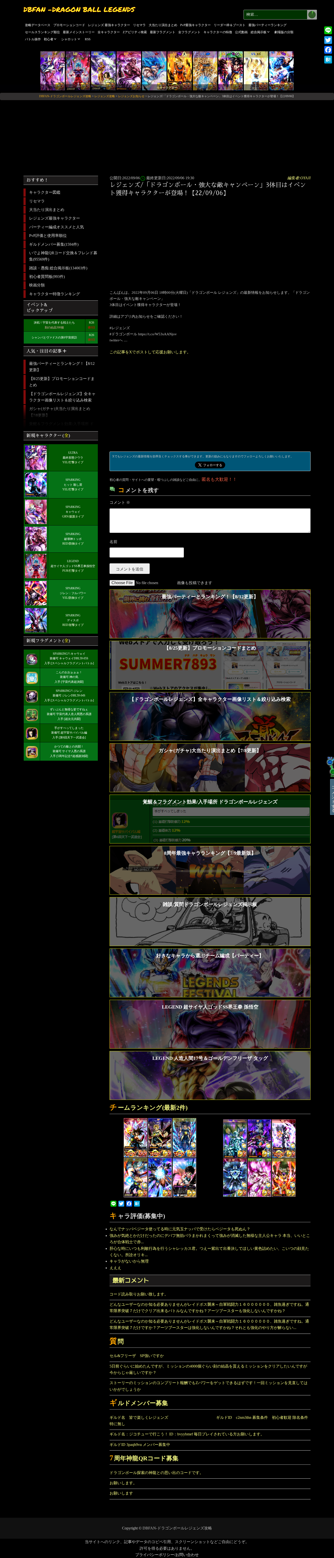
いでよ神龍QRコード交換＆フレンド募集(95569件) (63, 256)
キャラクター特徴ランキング (54, 294)
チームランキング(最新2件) (149, 1107)
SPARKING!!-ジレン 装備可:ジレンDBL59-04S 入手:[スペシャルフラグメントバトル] (69, 695)
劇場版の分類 (283, 32)
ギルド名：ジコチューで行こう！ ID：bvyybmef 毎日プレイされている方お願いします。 (187, 1434)
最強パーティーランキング (267, 25)
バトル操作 (33, 39)
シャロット (69, 39)
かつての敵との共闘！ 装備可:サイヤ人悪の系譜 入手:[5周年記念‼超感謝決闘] (69, 751)
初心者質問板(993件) (47, 276)
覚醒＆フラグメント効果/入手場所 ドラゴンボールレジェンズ (61, 427)
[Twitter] (328, 40)
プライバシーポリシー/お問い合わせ (167, 1555)
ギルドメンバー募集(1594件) (53, 244)
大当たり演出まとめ (163, 25)
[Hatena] (328, 59)
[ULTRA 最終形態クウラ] (52, 70)
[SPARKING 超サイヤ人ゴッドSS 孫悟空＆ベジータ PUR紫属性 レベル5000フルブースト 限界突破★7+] (281, 70)
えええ (115, 1268)
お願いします (121, 1493)
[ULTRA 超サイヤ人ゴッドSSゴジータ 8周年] (154, 70)
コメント (120, 502)
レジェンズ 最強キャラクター (109, 25)
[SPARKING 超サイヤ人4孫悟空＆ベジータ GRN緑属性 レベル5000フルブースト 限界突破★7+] (230, 70)
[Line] (328, 30)
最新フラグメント (162, 32)
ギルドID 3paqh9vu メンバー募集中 (140, 1444)
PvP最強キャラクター (195, 25)
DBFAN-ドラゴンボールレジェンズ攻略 (177, 1528)
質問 (117, 1341)
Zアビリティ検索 (135, 32)
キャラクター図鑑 (44, 192)
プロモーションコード (69, 25)
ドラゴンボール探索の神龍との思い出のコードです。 (156, 1473)
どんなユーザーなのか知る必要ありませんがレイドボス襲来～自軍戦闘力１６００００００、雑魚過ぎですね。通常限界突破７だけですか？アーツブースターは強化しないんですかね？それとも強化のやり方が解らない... (209, 1324)
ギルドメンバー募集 (139, 1403)
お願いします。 (123, 1483)
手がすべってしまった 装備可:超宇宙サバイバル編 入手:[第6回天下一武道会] (69, 732)
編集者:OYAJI (299, 178)
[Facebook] (328, 50)
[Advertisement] (167, 136)
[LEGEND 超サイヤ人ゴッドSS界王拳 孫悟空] (78, 70)
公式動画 (241, 32)
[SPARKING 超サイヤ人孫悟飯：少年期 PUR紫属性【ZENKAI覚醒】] (179, 70)
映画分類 (37, 285)
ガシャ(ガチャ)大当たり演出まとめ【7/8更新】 (59, 412)
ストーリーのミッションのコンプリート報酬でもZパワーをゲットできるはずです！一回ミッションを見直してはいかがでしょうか (209, 1386)
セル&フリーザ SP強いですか (137, 1356)
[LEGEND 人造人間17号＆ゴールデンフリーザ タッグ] (103, 70)
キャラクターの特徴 (217, 32)
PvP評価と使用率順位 (48, 235)
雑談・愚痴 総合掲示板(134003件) (58, 268)
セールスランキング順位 (42, 32)
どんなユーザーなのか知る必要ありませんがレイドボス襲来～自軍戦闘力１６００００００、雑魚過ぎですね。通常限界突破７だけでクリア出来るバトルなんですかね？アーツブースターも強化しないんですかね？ (209, 1307)
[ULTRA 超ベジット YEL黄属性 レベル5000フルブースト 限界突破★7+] (256, 70)
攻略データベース (37, 25)
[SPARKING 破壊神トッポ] (129, 70)
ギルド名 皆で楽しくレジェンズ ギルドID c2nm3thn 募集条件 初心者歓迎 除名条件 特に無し (210, 1420)
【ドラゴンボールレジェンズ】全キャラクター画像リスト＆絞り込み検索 (62, 397)
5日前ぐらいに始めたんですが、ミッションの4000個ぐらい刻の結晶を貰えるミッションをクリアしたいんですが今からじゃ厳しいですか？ (208, 1369)
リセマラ (139, 25)
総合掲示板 (259, 32)
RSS (87, 39)
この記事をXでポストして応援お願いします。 (150, 352)
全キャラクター (109, 32)
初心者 (48, 39)
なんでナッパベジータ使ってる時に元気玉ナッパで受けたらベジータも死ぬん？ (180, 1229)
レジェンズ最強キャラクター (54, 218)
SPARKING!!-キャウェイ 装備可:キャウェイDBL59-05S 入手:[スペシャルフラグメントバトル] (69, 658)
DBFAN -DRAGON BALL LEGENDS (79, 9)
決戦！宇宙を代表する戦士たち (54, 322)
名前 (113, 542)
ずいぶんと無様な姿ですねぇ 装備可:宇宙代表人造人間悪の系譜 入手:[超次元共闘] (69, 714)
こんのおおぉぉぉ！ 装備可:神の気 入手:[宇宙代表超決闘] (69, 677)
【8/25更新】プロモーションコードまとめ (62, 382)
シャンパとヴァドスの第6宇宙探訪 (54, 337)
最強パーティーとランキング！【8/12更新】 (62, 366)
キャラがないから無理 (129, 1261)
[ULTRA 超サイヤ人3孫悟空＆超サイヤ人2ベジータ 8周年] (205, 70)
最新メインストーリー (79, 32)
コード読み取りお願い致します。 (139, 1294)
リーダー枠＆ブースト (229, 25)
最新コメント (130, 1280)
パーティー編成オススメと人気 (56, 227)
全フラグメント (189, 32)
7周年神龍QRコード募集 (144, 1458)
